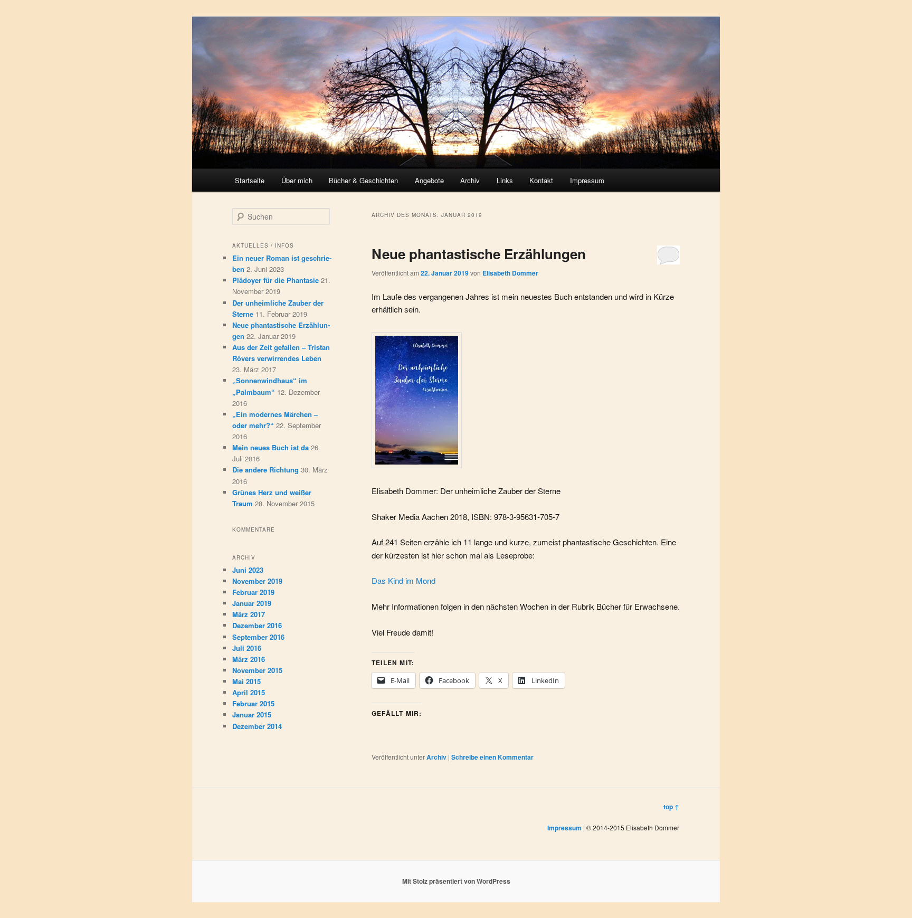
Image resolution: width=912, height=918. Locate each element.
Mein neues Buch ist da (270, 447)
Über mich (296, 180)
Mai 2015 (246, 681)
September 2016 (258, 637)
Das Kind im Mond (403, 580)
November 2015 (257, 670)
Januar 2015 (251, 714)
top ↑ (671, 806)
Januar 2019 (251, 603)
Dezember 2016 (257, 625)
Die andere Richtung (265, 470)
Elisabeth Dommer (510, 273)
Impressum (587, 180)
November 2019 (257, 581)
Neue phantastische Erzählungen (479, 253)
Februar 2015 (253, 703)
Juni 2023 (247, 570)
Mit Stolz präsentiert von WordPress (456, 881)
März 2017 (248, 614)
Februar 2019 (253, 592)
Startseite (249, 180)
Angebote (429, 180)
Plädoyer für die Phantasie (275, 280)
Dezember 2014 (257, 726)
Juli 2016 (246, 648)
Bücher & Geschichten (363, 180)
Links (505, 180)
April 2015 (248, 692)
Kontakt (541, 180)
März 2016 (248, 659)
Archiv (470, 180)
